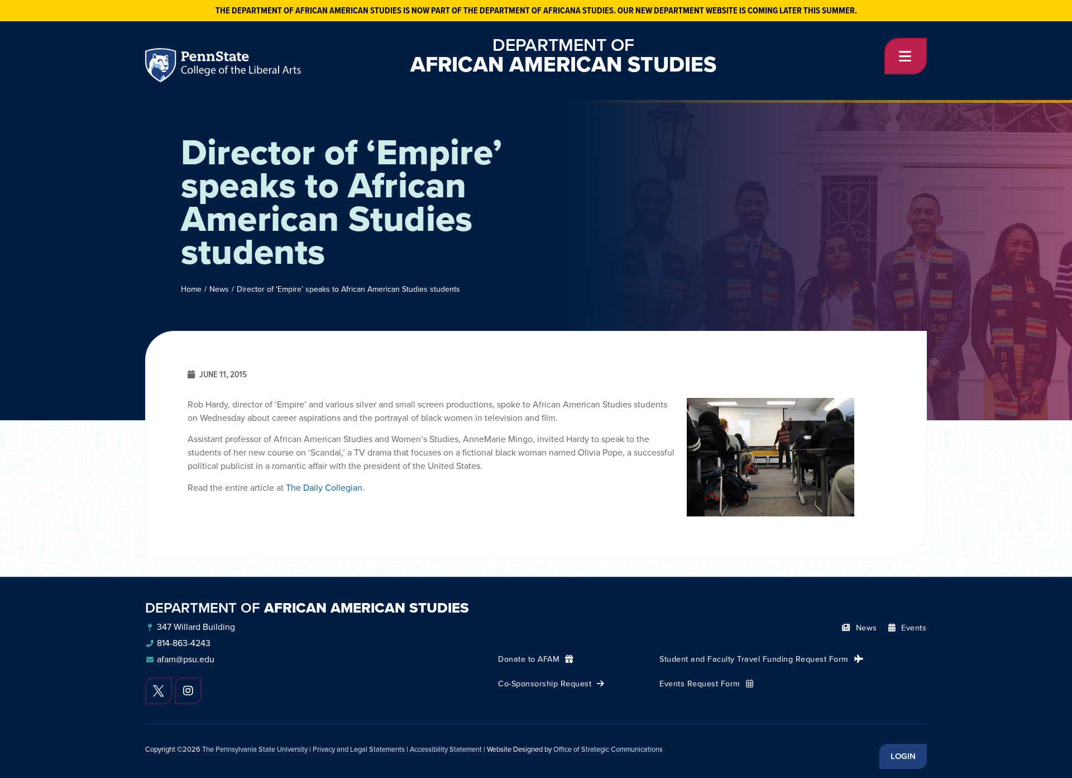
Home (191, 289)
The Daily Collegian (324, 487)
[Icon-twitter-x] (158, 690)
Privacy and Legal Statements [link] (359, 749)
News (219, 289)
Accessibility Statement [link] (446, 749)
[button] (905, 56)
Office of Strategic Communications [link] (608, 749)
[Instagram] (188, 690)
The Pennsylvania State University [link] (255, 749)
